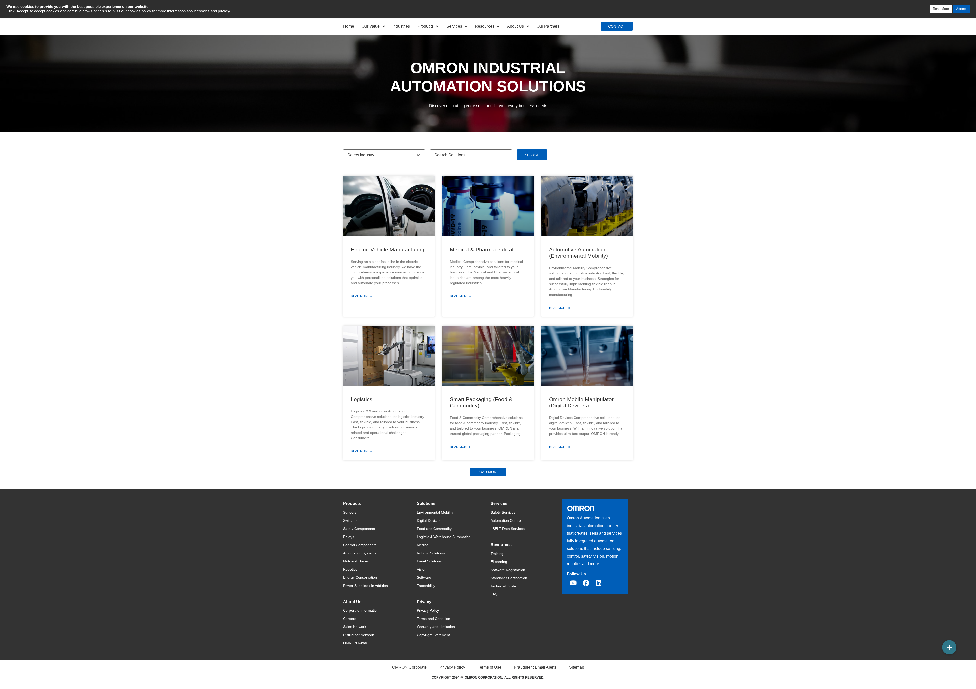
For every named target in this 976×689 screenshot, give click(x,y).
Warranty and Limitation (436, 627)
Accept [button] (961, 9)
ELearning (499, 562)
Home (348, 26)
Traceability (426, 586)
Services (454, 26)
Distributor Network (358, 635)
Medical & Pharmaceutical (481, 249)
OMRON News (355, 643)
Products (426, 26)
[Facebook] (586, 583)
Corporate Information (361, 610)
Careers (349, 619)
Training (497, 554)
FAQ (494, 594)
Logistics (361, 399)
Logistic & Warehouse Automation (444, 537)
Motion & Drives (356, 561)
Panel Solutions (429, 561)
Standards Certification (509, 578)
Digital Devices (428, 520)
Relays (348, 537)
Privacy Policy (428, 610)
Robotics (350, 569)
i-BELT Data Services (508, 529)
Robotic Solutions (431, 553)
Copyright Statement (433, 635)
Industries (401, 26)
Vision (421, 569)
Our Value (371, 26)
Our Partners (548, 26)
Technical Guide (503, 586)
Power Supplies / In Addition (365, 586)
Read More (941, 9)
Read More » (361, 296)
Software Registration (508, 570)
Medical (423, 545)
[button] (488, 472)
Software (424, 577)
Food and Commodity (434, 529)
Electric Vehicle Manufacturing (387, 249)
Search (532, 155)
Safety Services (503, 512)
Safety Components (359, 529)
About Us (515, 26)
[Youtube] (573, 583)
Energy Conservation (360, 577)
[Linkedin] (598, 583)
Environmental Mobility (435, 512)
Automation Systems (359, 553)
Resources (484, 26)
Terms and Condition (433, 619)
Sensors (349, 512)
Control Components (359, 545)
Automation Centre (506, 520)
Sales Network (354, 627)
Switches (350, 520)
